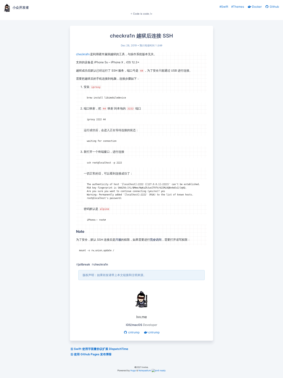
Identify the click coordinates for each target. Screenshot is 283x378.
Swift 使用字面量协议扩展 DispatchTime (101, 349)
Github (274, 6)
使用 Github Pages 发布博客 (93, 354)
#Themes (237, 6)
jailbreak (84, 264)
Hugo (133, 370)
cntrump (133, 332)
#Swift (223, 6)
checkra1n (83, 54)
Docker (256, 6)
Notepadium (144, 370)
